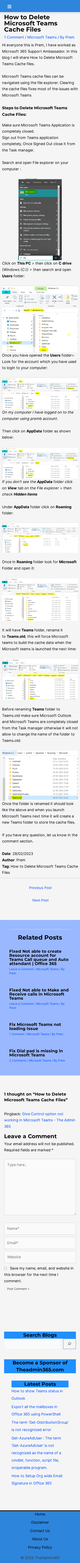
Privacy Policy (40, 1547)
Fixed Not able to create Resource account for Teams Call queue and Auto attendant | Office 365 (39, 957)
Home (40, 1514)
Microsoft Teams (42, 37)
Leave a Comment (21, 969)
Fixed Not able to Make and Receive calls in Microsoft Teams (39, 994)
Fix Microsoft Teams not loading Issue (35, 1026)
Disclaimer (40, 1522)
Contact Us (40, 1531)
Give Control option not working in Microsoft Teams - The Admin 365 (39, 1120)
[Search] (69, 1344)
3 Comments (17, 1060)
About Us (40, 1539)
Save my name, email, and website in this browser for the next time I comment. (39, 1274)
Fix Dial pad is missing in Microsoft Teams (36, 1052)
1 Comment (14, 37)
